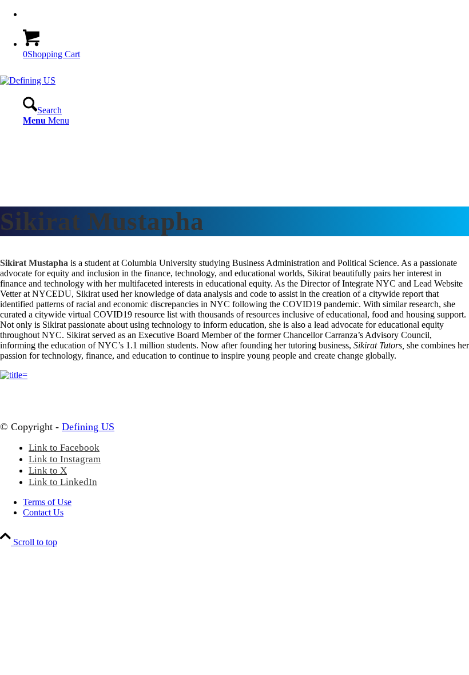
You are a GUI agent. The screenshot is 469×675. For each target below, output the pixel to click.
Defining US (88, 426)
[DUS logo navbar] (27, 80)
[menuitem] (246, 14)
